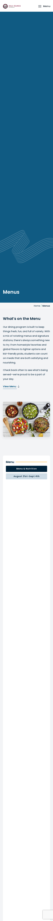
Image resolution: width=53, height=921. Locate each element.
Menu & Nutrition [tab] (26, 468)
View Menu (10, 386)
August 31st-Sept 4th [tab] (27, 476)
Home (37, 305)
